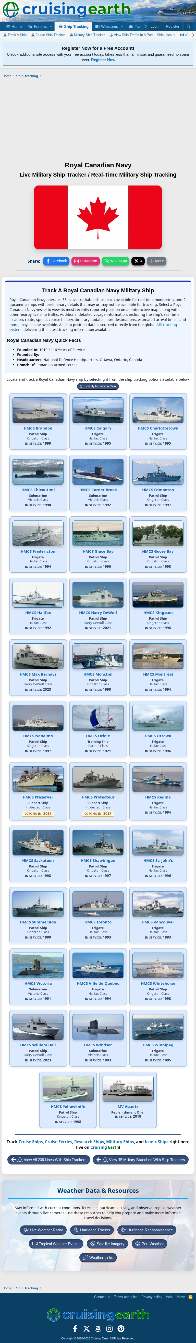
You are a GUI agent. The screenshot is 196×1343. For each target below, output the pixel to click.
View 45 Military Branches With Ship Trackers (147, 1159)
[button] (50, 26)
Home (16, 26)
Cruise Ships (31, 1141)
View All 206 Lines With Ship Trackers (55, 1159)
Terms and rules (126, 1297)
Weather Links (101, 1257)
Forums (40, 26)
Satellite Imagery (111, 1244)
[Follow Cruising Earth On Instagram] (109, 1330)
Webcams (109, 26)
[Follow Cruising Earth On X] (86, 1330)
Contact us (102, 1297)
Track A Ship (17, 35)
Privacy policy (151, 1297)
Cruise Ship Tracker (50, 35)
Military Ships (120, 1141)
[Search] (188, 26)
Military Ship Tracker (89, 35)
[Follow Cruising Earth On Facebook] (75, 1330)
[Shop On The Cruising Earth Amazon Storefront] (98, 1330)
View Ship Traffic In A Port (133, 35)
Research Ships (89, 1141)
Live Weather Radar (46, 1230)
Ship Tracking (76, 26)
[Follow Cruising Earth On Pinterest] (121, 1330)
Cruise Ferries (58, 1141)
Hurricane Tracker (95, 1230)
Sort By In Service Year (100, 386)
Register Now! (104, 59)
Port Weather (153, 1244)
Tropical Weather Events (59, 1244)
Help (169, 1297)
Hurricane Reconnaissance (150, 1230)
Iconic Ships (156, 1141)
